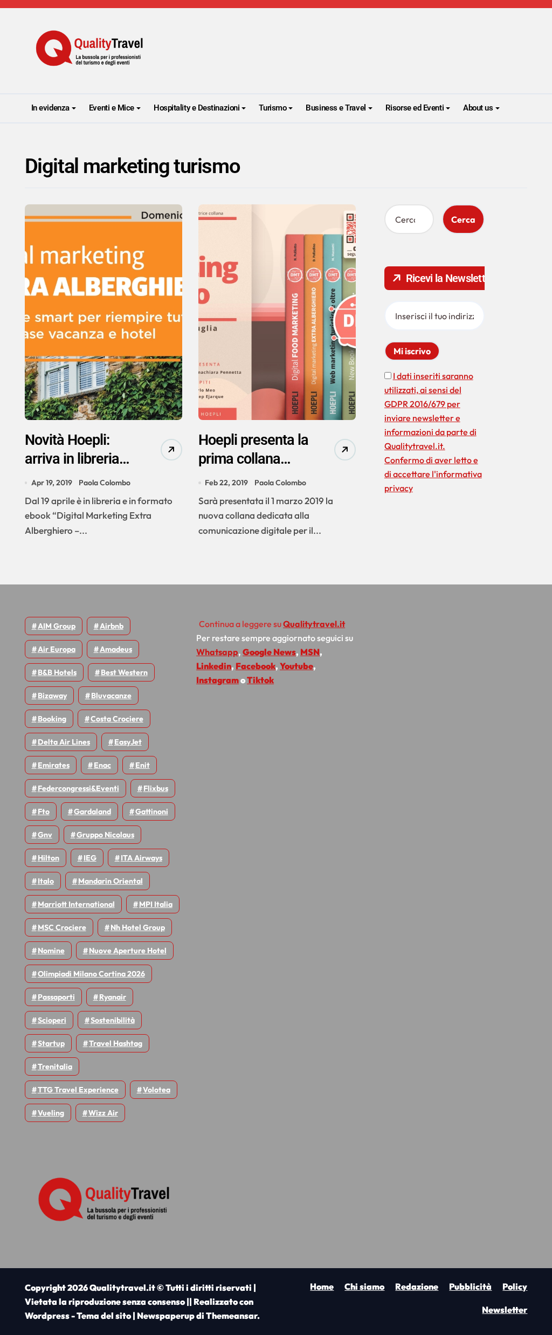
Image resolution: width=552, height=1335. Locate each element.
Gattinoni (151, 811)
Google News (269, 651)
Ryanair (112, 997)
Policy (514, 1286)
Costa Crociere (117, 719)
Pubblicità (470, 1286)
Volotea (156, 1090)
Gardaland (92, 811)
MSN (310, 651)
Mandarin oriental (110, 881)
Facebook (255, 665)
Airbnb (111, 626)
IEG (90, 858)
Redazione (416, 1286)
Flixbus (155, 788)
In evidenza (50, 108)
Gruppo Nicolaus (105, 834)
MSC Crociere (62, 927)
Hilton (48, 858)
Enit (142, 765)
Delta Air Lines (64, 742)
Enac (102, 765)
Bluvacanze (111, 695)
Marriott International (76, 904)
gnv (45, 834)
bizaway (52, 695)
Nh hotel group (138, 927)
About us (478, 108)
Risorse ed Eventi (414, 108)
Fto (44, 811)
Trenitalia (55, 1066)
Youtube (296, 665)
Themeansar (231, 1315)
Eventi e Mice (111, 108)
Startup (51, 1043)
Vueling (51, 1113)
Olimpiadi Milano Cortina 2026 (91, 974)
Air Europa (56, 649)
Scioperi (52, 1020)
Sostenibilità (113, 1020)
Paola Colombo (104, 482)
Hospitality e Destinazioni (196, 108)
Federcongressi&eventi (78, 788)
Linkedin (213, 665)
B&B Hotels (57, 672)
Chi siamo (364, 1286)
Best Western (124, 672)
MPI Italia (155, 904)
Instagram (217, 680)
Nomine (51, 950)
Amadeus (116, 649)
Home (322, 1286)
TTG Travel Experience (78, 1090)
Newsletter (504, 1309)
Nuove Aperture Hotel (128, 950)
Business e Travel (335, 108)
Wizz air (103, 1113)
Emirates (54, 765)
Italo (46, 881)
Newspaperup (166, 1315)
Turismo (272, 108)
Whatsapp (217, 651)
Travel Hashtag (115, 1043)
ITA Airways (141, 858)
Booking (52, 719)
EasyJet (128, 742)
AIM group (56, 626)
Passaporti (56, 997)
